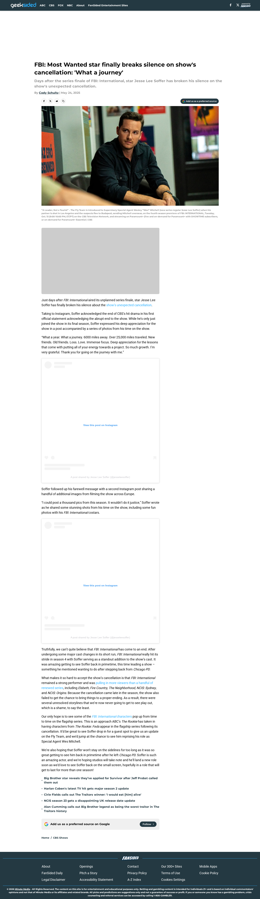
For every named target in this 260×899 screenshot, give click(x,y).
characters (112, 716)
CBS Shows (60, 837)
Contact (133, 866)
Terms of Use (170, 873)
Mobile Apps (208, 866)
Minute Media (22, 889)
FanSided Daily (52, 873)
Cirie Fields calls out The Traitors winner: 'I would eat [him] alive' (92, 794)
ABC (42, 5)
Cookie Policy (208, 873)
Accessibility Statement (96, 880)
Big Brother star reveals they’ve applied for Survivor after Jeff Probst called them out (101, 780)
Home (45, 837)
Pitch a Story (88, 873)
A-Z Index (134, 880)
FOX (60, 5)
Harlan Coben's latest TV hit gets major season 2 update (86, 788)
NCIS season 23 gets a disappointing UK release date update (89, 800)
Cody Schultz (49, 92)
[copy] (63, 101)
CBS (51, 5)
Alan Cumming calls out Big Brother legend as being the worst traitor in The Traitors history (101, 809)
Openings (86, 866)
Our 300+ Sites (171, 866)
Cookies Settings (173, 880)
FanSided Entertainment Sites (108, 5)
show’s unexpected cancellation (129, 305)
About (80, 5)
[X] (237, 5)
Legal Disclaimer (53, 880)
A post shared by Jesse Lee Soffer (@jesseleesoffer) (100, 477)
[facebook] (230, 5)
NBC (70, 5)
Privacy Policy (137, 873)
